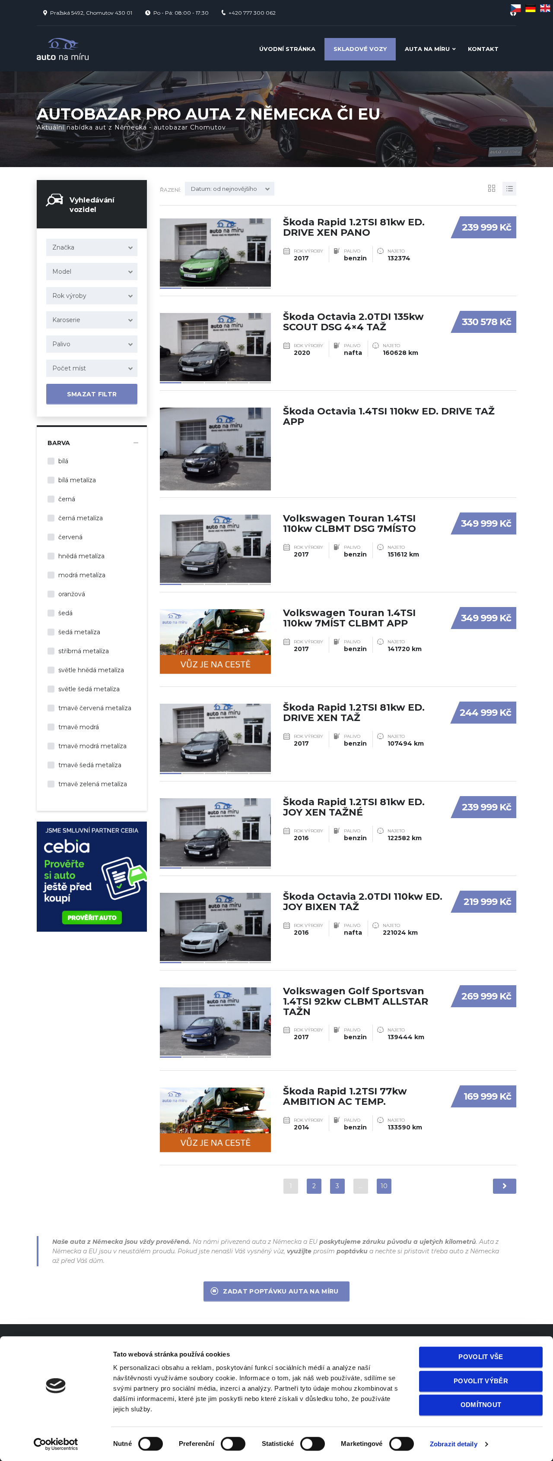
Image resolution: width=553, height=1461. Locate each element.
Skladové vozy (360, 48)
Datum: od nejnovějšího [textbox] (224, 188)
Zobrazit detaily (453, 1444)
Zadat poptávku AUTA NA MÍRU (280, 1291)
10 (384, 1186)
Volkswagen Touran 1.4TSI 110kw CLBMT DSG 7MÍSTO (349, 523)
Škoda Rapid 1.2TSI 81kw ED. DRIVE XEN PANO (354, 227)
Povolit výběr (481, 1381)
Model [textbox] (61, 271)
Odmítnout (481, 1404)
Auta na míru (427, 48)
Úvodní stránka (287, 48)
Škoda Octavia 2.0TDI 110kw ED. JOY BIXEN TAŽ (362, 902)
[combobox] (91, 247)
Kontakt (483, 48)
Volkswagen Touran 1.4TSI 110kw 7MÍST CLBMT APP (349, 618)
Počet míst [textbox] (69, 368)
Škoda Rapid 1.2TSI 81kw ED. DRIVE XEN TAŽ (354, 713)
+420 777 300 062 (252, 12)
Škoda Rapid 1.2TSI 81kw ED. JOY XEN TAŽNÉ (354, 807)
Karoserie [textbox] (66, 320)
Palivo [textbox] (61, 344)
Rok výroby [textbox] (69, 296)
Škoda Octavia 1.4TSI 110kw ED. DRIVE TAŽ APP (389, 416)
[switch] (224, 1439)
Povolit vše (480, 1356)
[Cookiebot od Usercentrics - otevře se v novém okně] (56, 1444)
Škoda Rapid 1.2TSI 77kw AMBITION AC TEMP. (345, 1096)
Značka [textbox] (63, 247)
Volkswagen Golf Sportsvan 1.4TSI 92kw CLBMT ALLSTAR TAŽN (355, 1001)
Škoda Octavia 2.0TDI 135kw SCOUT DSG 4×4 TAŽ (353, 322)
